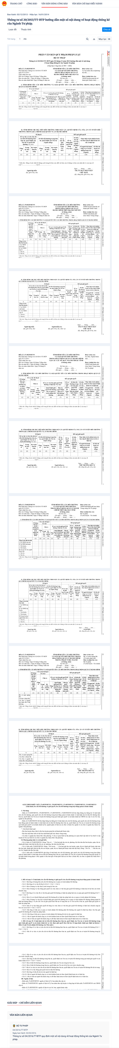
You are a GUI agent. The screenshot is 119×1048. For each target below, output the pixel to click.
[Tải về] (94, 39)
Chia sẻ (106, 29)
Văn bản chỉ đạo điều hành (87, 3)
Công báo (32, 3)
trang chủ (16, 3)
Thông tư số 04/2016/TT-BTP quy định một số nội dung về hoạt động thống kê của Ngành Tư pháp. (57, 1038)
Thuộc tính (26, 29)
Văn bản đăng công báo (55, 3)
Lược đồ (13, 29)
